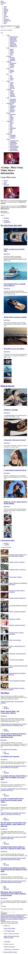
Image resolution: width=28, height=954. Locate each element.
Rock (5, 818)
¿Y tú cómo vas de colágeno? (16, 659)
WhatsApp (6, 184)
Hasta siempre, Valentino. (15, 577)
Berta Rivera (7, 253)
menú (2, 4)
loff (2, 1)
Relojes (5, 707)
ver (9, 260)
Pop (5, 752)
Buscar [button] (17, 27)
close (2, 32)
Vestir (5, 6)
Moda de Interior (7, 386)
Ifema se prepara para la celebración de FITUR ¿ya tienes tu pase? (14, 583)
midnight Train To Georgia (13, 26)
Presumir (6, 9)
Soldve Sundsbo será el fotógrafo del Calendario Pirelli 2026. (13, 674)
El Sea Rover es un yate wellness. (14, 349)
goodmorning (7, 222)
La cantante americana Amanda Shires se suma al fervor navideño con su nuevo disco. (14, 777)
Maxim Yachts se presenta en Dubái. (15, 317)
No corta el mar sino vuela (11, 225)
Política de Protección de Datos (11, 936)
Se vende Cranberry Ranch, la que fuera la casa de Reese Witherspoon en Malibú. (13, 555)
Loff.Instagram (8, 540)
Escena (5, 729)
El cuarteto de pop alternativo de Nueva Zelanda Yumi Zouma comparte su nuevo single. (14, 869)
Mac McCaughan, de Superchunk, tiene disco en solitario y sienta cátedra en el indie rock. (13, 824)
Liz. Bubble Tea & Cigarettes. (10, 756)
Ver (4, 17)
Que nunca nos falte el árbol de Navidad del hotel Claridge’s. (13, 591)
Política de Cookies (8, 937)
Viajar (5, 13)
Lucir (5, 8)
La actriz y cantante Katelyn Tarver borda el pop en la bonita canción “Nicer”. (12, 800)
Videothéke (13, 135)
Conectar (6, 16)
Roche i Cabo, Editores (9, 928)
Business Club (7, 20)
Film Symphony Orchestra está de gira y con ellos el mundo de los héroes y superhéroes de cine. (13, 735)
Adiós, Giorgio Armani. (15, 640)
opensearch (3, 26)
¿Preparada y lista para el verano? (15, 440)
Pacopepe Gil (4, 759)
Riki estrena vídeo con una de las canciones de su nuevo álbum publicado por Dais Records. (13, 893)
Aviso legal (7, 941)
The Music (3, 2)
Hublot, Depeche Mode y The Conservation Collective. (10, 712)
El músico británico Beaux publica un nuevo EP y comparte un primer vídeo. (13, 847)
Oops (5, 23)
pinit (5, 183)
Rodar (5, 12)
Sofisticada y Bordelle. (11, 410)
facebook (6, 180)
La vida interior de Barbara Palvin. (15, 470)
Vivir (5, 15)
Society (5, 22)
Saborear (6, 10)
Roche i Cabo (11, 931)
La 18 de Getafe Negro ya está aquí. (18, 605)
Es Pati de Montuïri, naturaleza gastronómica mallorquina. (12, 689)
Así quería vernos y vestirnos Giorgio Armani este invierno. (12, 633)
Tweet (5, 182)
